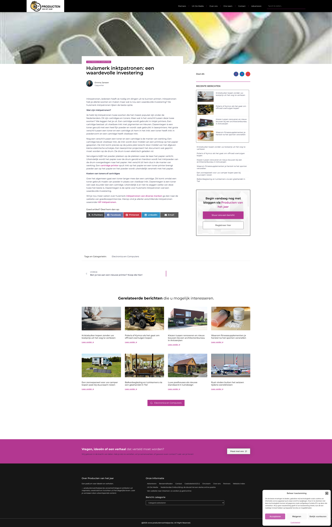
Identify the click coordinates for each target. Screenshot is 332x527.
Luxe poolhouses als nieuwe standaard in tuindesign (182, 383)
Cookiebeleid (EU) (192, 484)
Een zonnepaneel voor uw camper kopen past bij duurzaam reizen (219, 174)
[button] (327, 493)
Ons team (227, 6)
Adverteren (256, 6)
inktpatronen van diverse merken (144, 196)
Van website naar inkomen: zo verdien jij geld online (169, 491)
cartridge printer (110, 165)
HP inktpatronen (107, 202)
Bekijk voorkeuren (318, 516)
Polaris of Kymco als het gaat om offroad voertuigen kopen (231, 107)
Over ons (213, 6)
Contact (241, 6)
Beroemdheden (166, 484)
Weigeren (296, 516)
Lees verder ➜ (88, 342)
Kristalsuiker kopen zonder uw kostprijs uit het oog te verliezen (230, 94)
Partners (182, 6)
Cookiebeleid (295, 522)
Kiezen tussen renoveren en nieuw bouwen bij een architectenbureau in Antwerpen (231, 121)
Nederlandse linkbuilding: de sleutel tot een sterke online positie (188, 487)
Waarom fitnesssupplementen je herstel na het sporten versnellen (230, 133)
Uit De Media (198, 6)
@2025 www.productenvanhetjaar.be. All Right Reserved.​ (166, 523)
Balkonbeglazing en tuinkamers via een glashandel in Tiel (221, 180)
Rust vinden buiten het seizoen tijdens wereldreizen (227, 383)
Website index (239, 484)
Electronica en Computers (99, 62)
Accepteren (275, 516)
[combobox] (286, 6)
